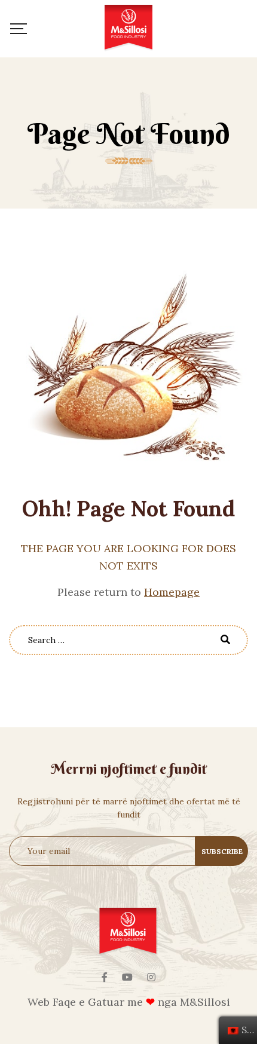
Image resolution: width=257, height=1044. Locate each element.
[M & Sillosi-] (128, 29)
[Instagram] (151, 977)
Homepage (172, 592)
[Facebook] (105, 977)
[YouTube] (127, 977)
